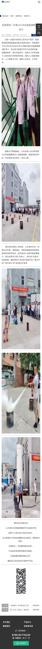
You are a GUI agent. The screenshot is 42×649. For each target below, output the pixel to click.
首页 (11, 16)
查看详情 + (36, 610)
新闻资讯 (19, 16)
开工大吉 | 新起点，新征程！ (20, 610)
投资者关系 (28, 626)
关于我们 (6, 622)
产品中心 (27, 622)
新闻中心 (27, 16)
